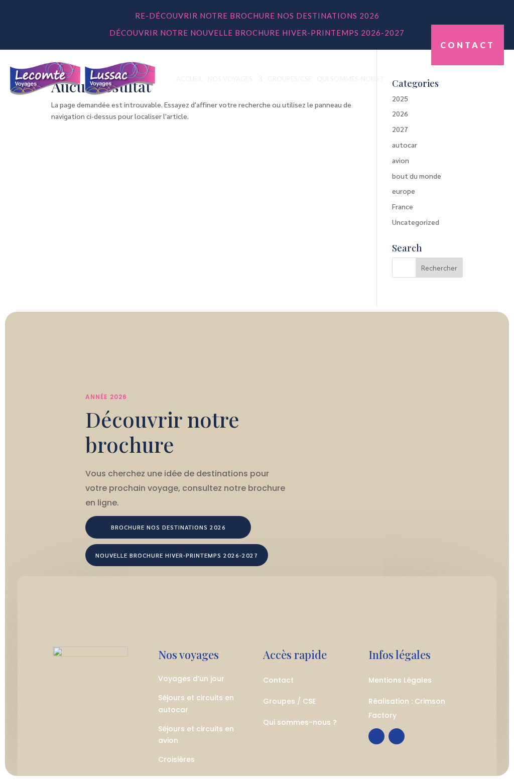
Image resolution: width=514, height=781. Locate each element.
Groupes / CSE (289, 701)
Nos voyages (230, 79)
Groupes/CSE (290, 79)
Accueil (189, 79)
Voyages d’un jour (191, 679)
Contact (467, 45)
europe (403, 190)
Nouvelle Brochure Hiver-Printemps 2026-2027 (176, 555)
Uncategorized (415, 221)
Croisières (176, 759)
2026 (400, 113)
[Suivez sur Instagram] (397, 736)
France (402, 206)
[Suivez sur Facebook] (376, 736)
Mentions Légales (400, 680)
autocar (404, 144)
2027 (400, 129)
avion (400, 160)
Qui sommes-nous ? (350, 79)
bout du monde (416, 175)
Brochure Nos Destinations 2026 (168, 527)
